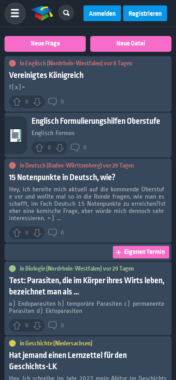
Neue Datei (130, 43)
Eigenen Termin (144, 252)
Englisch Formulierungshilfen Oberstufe (96, 121)
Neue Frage (45, 43)
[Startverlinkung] (42, 13)
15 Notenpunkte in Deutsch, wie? (62, 177)
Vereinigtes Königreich (46, 75)
